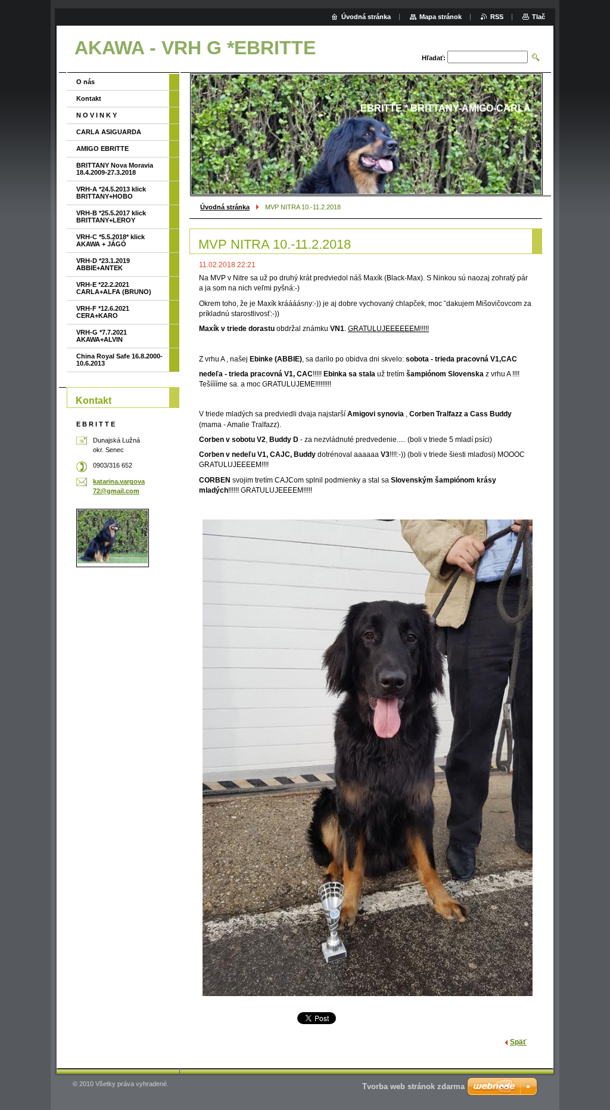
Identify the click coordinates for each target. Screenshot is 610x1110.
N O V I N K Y (96, 115)
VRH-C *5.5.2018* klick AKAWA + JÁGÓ (110, 240)
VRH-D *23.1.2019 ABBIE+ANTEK (103, 264)
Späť (518, 1042)
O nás (85, 81)
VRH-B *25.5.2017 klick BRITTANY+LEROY (111, 216)
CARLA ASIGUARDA (108, 131)
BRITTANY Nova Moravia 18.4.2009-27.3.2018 (114, 169)
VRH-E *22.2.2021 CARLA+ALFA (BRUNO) (113, 288)
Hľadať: (434, 57)
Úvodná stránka (225, 207)
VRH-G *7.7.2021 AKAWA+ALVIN (101, 336)
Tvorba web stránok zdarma (413, 1086)
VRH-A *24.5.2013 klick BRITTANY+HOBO (111, 192)
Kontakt (88, 98)
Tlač (538, 16)
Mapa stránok (440, 16)
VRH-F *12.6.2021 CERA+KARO (102, 312)
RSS (496, 16)
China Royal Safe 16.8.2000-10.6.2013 (119, 360)
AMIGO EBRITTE (102, 148)
